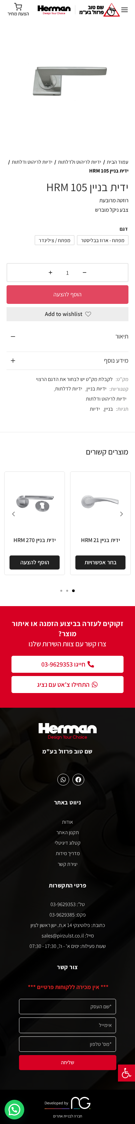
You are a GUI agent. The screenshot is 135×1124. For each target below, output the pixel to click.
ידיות (95, 408)
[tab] (67, 336)
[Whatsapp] (63, 779)
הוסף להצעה (67, 294)
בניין (108, 408)
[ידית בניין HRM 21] (100, 502)
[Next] (121, 514)
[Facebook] (78, 779)
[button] (126, 1073)
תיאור (121, 336)
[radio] (102, 240)
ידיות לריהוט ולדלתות (79, 161)
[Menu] (124, 10)
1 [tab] (73, 590)
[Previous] (13, 514)
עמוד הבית (117, 161)
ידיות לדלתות (68, 388)
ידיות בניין (96, 388)
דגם (124, 228)
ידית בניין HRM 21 (100, 540)
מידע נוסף (116, 360)
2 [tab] (67, 591)
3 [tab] (61, 591)
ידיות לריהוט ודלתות (32, 161)
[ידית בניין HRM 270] (35, 502)
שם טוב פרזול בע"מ (67, 751)
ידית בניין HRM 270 (34, 540)
